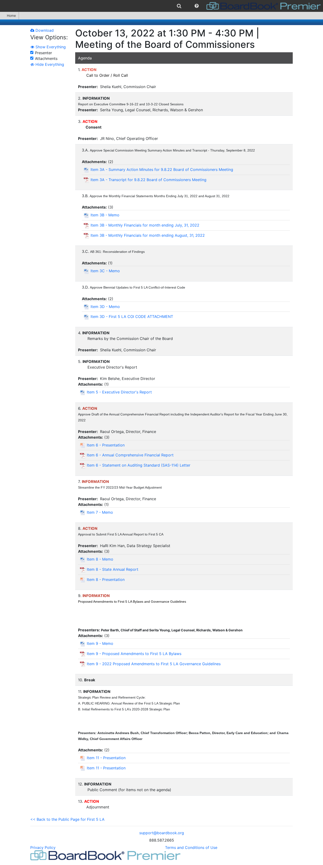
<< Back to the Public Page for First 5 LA (67, 819)
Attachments (46, 58)
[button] (196, 6)
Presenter (43, 52)
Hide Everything (49, 64)
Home (11, 15)
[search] (179, 6)
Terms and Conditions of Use (191, 847)
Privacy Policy (43, 847)
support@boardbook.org (161, 832)
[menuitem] (179, 6)
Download (44, 30)
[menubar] (161, 6)
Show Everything (50, 47)
